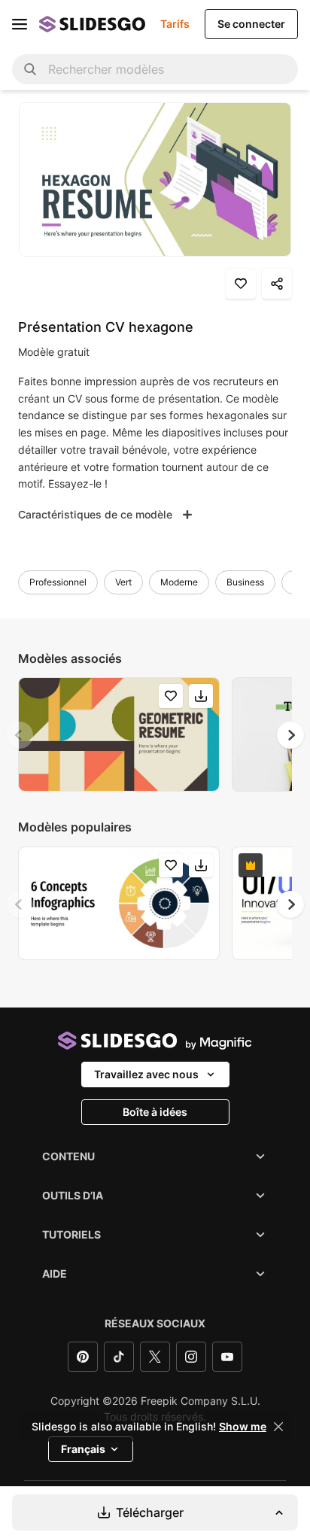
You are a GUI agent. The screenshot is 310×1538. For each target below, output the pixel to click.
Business (245, 582)
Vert (123, 582)
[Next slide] (290, 735)
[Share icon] (277, 284)
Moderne (179, 582)
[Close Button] (278, 1427)
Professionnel (58, 582)
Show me (242, 1427)
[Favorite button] (241, 284)
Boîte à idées (155, 1111)
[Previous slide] (19, 735)
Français (83, 1448)
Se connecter (251, 23)
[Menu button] (19, 24)
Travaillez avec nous (146, 1074)
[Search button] (30, 69)
